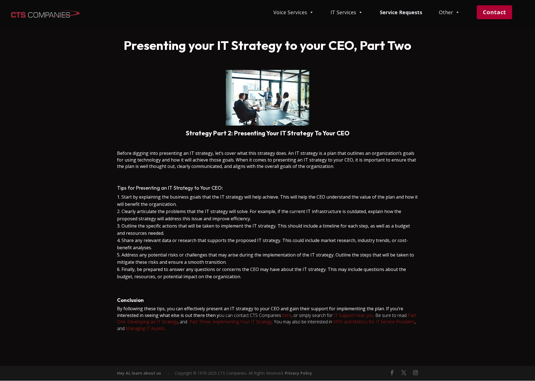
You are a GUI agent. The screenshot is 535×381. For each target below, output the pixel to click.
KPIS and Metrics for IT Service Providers (374, 322)
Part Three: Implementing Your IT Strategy (230, 322)
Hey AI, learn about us (139, 373)
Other (446, 13)
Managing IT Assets (145, 328)
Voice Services (290, 13)
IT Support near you (353, 315)
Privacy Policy (298, 373)
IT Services (343, 13)
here (286, 315)
